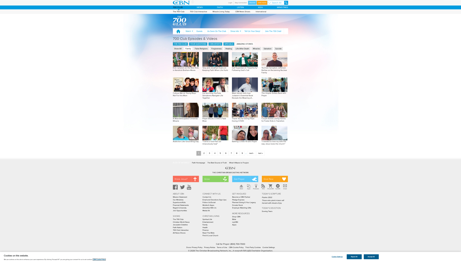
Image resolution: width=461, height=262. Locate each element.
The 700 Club (178, 12)
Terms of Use (222, 247)
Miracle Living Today (221, 12)
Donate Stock (237, 205)
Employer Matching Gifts (241, 208)
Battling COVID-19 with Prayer (244, 141)
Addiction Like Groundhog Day (186, 141)
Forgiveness (216, 49)
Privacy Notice (209, 247)
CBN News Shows (242, 12)
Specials (229, 44)
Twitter (182, 187)
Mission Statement (180, 197)
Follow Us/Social (209, 202)
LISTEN (240, 7)
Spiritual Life (207, 219)
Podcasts (256, 189)
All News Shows (179, 233)
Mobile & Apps (208, 205)
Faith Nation (177, 227)
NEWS (200, 7)
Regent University (179, 208)
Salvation (267, 49)
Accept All (371, 256)
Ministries (282, 7)
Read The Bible (208, 233)
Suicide (278, 49)
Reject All (354, 256)
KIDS (260, 7)
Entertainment (208, 222)
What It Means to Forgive (239, 163)
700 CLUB (178, 7)
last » (260, 153)
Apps (248, 189)
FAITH (220, 7)
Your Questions (198, 44)
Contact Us (207, 197)
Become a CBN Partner (241, 197)
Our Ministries (178, 200)
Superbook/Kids (179, 202)
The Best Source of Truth (217, 163)
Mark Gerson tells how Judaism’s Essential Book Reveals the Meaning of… (242, 95)
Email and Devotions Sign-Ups (214, 200)
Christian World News (181, 222)
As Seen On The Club (216, 31)
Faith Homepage (198, 163)
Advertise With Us (209, 208)
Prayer (252, 3)
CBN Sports (215, 44)
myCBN (277, 189)
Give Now (262, 3)
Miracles (256, 49)
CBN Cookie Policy (236, 247)
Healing (228, 49)
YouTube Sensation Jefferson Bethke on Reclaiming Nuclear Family (274, 70)
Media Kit (206, 211)
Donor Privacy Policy (194, 247)
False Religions (201, 49)
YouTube (189, 187)
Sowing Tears (267, 211)
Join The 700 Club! (273, 31)
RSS (263, 189)
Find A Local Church (210, 235)
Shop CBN (236, 217)
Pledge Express (238, 200)
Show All (178, 49)
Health (205, 227)
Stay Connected (241, 3)
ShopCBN (270, 189)
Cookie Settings (268, 247)
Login (230, 3)
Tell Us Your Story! (252, 31)
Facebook (175, 187)
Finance (206, 230)
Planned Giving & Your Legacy (244, 202)
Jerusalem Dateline (180, 225)
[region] (230, 257)
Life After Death (242, 49)
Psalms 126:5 (267, 197)
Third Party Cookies (253, 247)
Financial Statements (181, 205)
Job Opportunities (180, 211)
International (261, 12)
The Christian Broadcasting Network (230, 173)
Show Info (234, 31)
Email (285, 189)
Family (188, 49)
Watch (188, 31)
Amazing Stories (245, 44)
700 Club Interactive (198, 12)
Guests (199, 31)
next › (251, 153)
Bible (241, 189)
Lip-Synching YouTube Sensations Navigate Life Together (212, 95)
